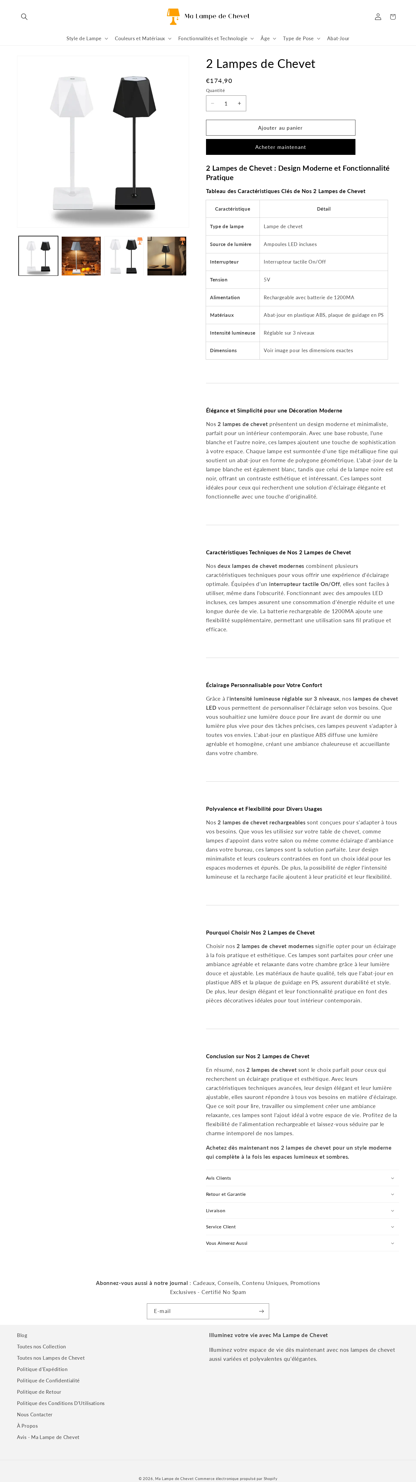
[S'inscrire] (261, 1311)
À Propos (27, 1426)
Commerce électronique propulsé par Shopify (236, 1478)
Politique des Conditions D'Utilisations (61, 1403)
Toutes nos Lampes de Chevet (51, 1358)
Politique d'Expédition (42, 1369)
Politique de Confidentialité (48, 1380)
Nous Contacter (35, 1414)
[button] (24, 16)
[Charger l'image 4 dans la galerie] (166, 256)
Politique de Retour (39, 1392)
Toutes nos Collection (41, 1347)
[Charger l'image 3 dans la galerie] (124, 256)
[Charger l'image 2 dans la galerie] (81, 256)
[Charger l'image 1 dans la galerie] (38, 256)
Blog (22, 1335)
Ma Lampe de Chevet (174, 1478)
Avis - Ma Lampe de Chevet (48, 1437)
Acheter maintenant (280, 147)
